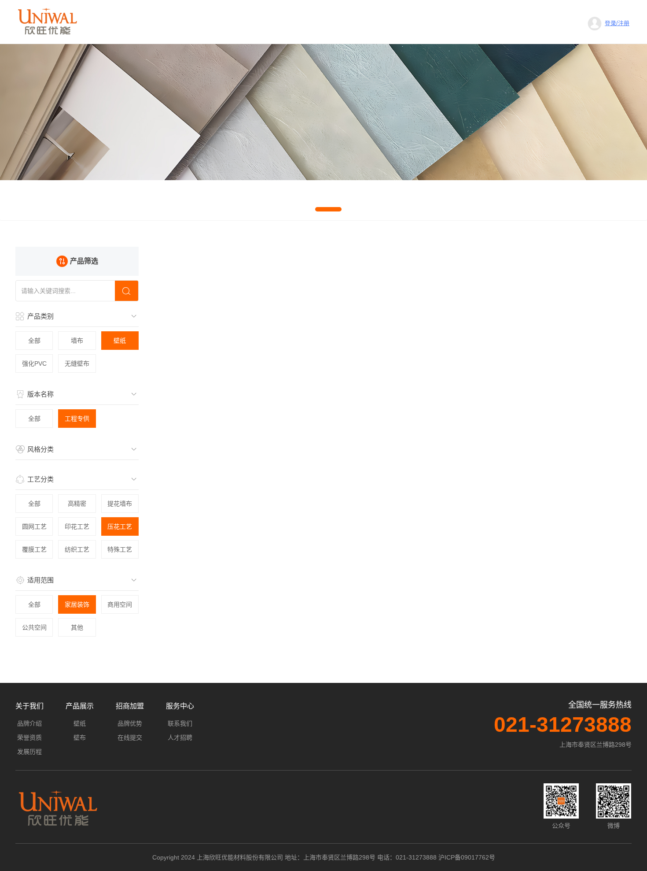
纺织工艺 (77, 549)
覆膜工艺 (34, 549)
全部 (34, 340)
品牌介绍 (29, 723)
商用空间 (119, 604)
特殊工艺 (119, 549)
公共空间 (34, 627)
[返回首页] (47, 21)
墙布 (77, 340)
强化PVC (34, 363)
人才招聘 (180, 737)
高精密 (77, 503)
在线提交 (130, 737)
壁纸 (120, 340)
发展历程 (29, 751)
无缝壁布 (77, 363)
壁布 (80, 737)
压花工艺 (119, 526)
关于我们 (29, 706)
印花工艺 (77, 526)
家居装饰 (77, 604)
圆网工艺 (34, 526)
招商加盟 (130, 706)
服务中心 (180, 706)
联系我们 (180, 723)
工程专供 (77, 418)
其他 (77, 627)
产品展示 (80, 706)
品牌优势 (130, 723)
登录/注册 (617, 23)
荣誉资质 (29, 737)
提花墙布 (119, 503)
